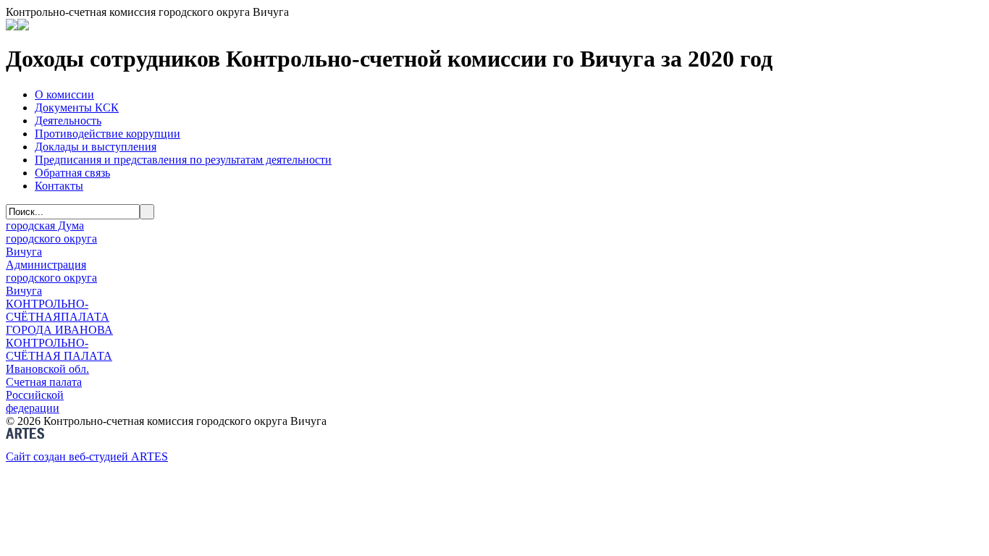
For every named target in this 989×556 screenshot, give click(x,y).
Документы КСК (77, 107)
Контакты (59, 186)
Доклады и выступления (95, 146)
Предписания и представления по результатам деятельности (183, 159)
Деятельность (68, 120)
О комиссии (64, 94)
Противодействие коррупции (107, 133)
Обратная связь (72, 173)
